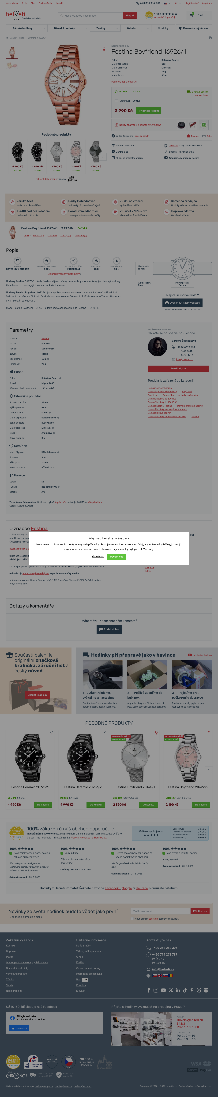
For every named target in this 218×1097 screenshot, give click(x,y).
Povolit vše (116, 556)
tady (151, 549)
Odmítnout (98, 556)
